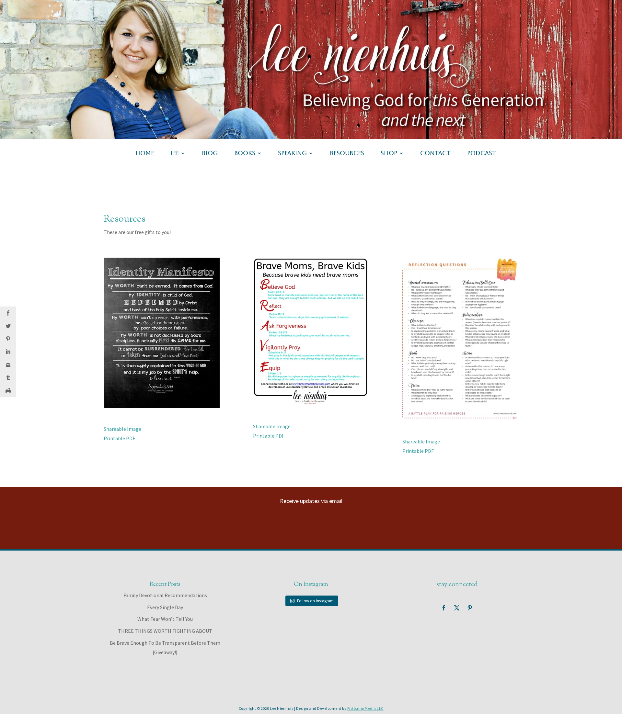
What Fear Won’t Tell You (165, 619)
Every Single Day (165, 607)
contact (435, 153)
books (244, 153)
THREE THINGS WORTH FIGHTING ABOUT (165, 631)
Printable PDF (119, 438)
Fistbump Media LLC (365, 708)
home (144, 153)
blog (210, 153)
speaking (292, 153)
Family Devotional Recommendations (165, 595)
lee (174, 153)
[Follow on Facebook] (444, 608)
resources (347, 153)
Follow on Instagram (315, 601)
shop (389, 153)
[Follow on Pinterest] (470, 608)
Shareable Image (122, 429)
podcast (481, 153)
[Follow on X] (457, 608)
